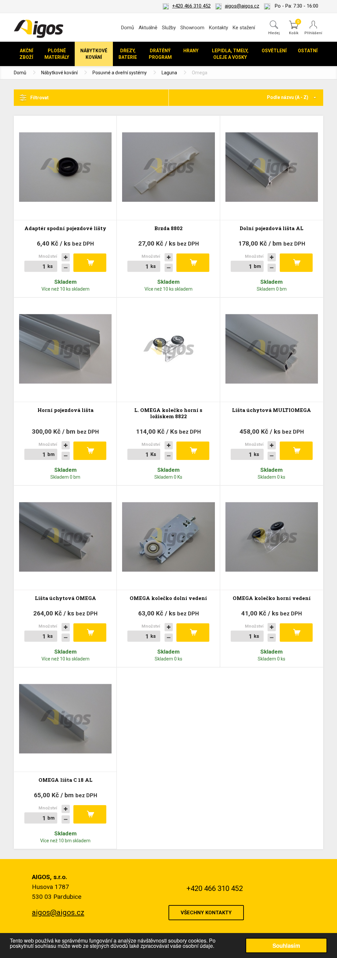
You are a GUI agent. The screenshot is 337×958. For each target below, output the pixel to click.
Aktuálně (148, 28)
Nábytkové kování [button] (93, 54)
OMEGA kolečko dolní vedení (168, 598)
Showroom (192, 28)
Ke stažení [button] (244, 28)
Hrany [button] (190, 50)
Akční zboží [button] (26, 54)
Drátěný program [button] (160, 54)
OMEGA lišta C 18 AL (65, 780)
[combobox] (246, 97)
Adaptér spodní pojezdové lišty (65, 228)
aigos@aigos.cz (242, 6)
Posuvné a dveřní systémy (119, 72)
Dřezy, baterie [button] (127, 54)
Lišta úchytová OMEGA (65, 598)
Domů (127, 28)
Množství (48, 256)
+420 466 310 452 (191, 6)
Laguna (169, 72)
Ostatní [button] (308, 50)
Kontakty (218, 28)
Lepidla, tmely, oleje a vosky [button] (230, 54)
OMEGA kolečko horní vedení (272, 598)
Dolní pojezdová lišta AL (271, 228)
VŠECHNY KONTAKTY (206, 913)
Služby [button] (169, 28)
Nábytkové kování (59, 72)
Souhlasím (286, 945)
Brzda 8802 (168, 228)
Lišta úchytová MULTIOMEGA (271, 410)
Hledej (274, 33)
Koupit (89, 262)
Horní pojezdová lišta (65, 410)
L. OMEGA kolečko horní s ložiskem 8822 (168, 413)
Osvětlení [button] (274, 50)
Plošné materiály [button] (56, 54)
